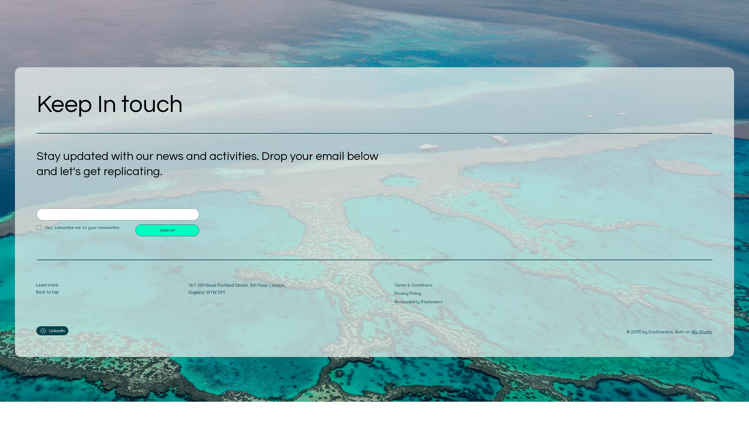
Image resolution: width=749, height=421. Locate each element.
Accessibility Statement (418, 301)
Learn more (47, 285)
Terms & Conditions (413, 285)
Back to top (47, 292)
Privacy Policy (407, 293)
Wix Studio (701, 331)
